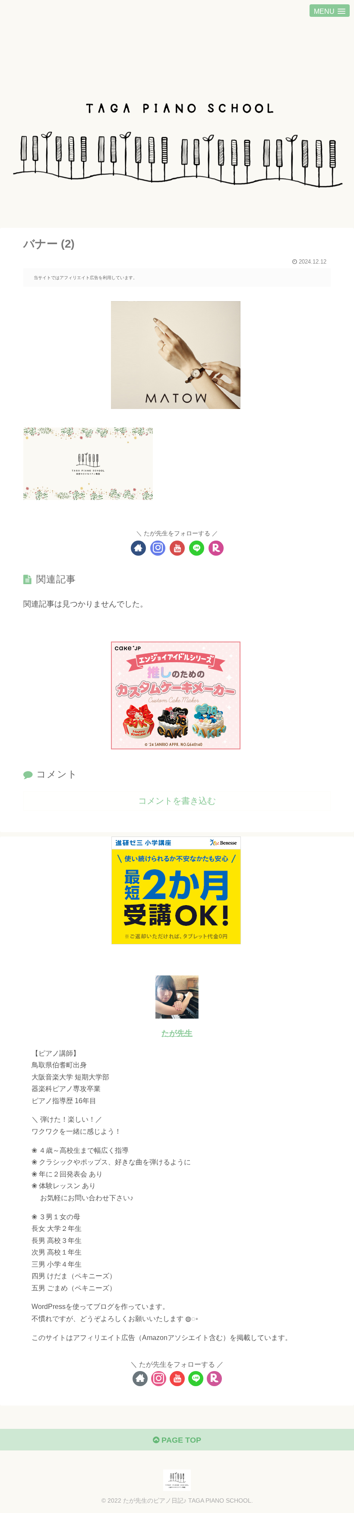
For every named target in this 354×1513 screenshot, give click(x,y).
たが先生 (177, 1033)
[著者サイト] (138, 548)
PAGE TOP (180, 1440)
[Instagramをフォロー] (157, 548)
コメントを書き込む (177, 800)
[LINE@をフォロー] (196, 548)
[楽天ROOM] (216, 548)
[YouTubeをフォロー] (177, 548)
